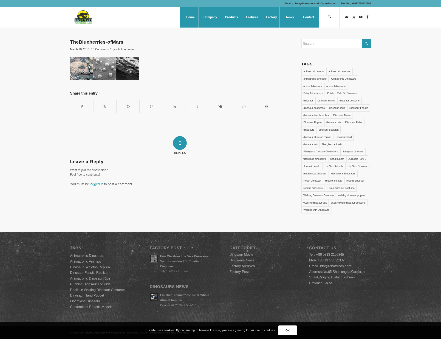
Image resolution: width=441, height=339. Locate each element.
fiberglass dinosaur (353, 151)
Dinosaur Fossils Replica (88, 273)
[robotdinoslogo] (83, 17)
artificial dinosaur (312, 86)
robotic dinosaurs (313, 188)
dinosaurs (308, 129)
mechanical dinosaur (314, 173)
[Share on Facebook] (81, 106)
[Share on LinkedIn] (174, 106)
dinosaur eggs (337, 107)
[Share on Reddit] (243, 106)
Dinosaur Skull (344, 137)
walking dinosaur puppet (351, 195)
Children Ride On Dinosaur (342, 93)
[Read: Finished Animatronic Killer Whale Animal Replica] (154, 297)
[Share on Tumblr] (197, 106)
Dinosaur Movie (342, 115)
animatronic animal (313, 71)
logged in (96, 184)
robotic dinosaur (355, 180)
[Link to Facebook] (367, 17)
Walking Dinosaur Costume (318, 195)
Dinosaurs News (241, 260)
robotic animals (333, 180)
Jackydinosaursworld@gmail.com (315, 3)
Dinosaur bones (326, 100)
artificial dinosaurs (336, 86)
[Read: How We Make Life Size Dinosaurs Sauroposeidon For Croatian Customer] (154, 258)
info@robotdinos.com (335, 266)
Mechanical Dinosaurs (343, 173)
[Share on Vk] (220, 106)
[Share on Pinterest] (151, 106)
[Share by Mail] (266, 106)
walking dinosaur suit (315, 202)
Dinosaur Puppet (312, 122)
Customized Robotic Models (91, 307)
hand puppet (337, 158)
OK (288, 330)
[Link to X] (353, 17)
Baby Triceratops (313, 93)
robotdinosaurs (125, 49)
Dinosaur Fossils (358, 107)
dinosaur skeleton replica (317, 137)
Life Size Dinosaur (358, 166)
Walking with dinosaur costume (348, 202)
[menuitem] (190, 17)
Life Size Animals (334, 166)
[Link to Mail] (346, 17)
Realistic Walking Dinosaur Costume (97, 290)
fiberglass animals (332, 144)
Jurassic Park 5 (357, 158)
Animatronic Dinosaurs (343, 78)
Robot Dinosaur (312, 180)
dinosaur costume (349, 100)
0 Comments (101, 49)
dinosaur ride (333, 122)
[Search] (329, 17)
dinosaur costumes (314, 107)
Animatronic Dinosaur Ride (90, 278)
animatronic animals (339, 71)
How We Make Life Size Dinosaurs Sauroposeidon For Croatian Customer (184, 261)
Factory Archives (242, 266)
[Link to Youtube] (360, 17)
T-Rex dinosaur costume (341, 188)
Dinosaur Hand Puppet (87, 295)
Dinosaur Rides (353, 122)
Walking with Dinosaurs (316, 209)
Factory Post (239, 272)
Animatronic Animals (85, 261)
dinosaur (308, 100)
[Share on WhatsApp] (128, 106)
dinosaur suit (310, 144)
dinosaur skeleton (329, 129)
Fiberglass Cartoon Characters (320, 151)
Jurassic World (311, 166)
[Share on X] (104, 106)
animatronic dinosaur (315, 78)
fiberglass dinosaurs (314, 158)
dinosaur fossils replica (316, 115)
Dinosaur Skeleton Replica (90, 267)
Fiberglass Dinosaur (85, 301)
